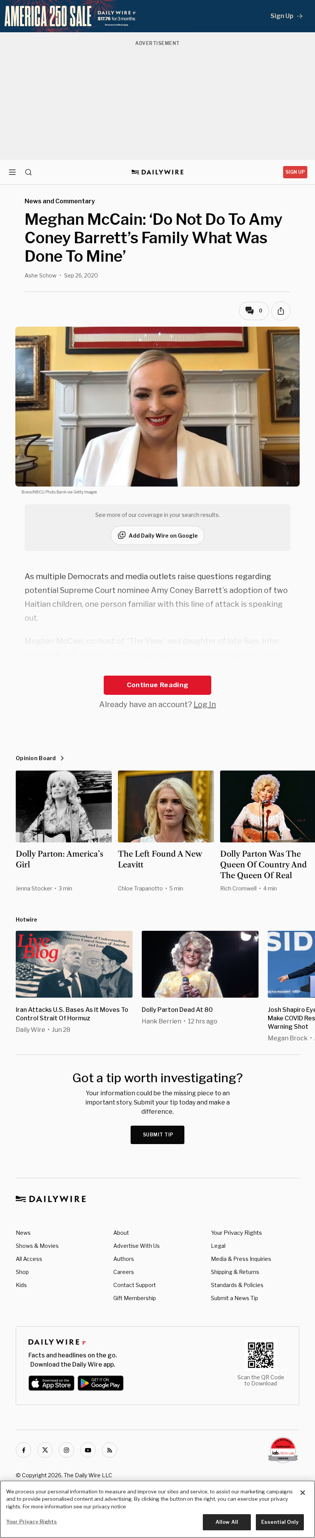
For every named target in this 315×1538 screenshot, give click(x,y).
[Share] (280, 311)
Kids (21, 1285)
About (121, 1232)
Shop (22, 1272)
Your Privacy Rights (236, 1232)
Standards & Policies (237, 1285)
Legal (218, 1245)
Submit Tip (158, 1135)
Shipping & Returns (235, 1272)
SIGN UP (295, 172)
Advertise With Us (136, 1245)
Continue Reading (157, 685)
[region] (157, 1509)
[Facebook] (23, 1450)
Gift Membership (134, 1298)
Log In (205, 704)
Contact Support (134, 1285)
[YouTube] (88, 1450)
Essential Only (279, 1522)
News (23, 1232)
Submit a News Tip (234, 1298)
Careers (123, 1272)
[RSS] (109, 1450)
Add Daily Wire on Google (163, 535)
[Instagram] (66, 1450)
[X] (45, 1450)
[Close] (302, 1492)
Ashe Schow (40, 275)
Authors (123, 1259)
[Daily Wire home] (158, 172)
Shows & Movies (37, 1245)
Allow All (227, 1522)
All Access (29, 1259)
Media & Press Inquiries (241, 1259)
